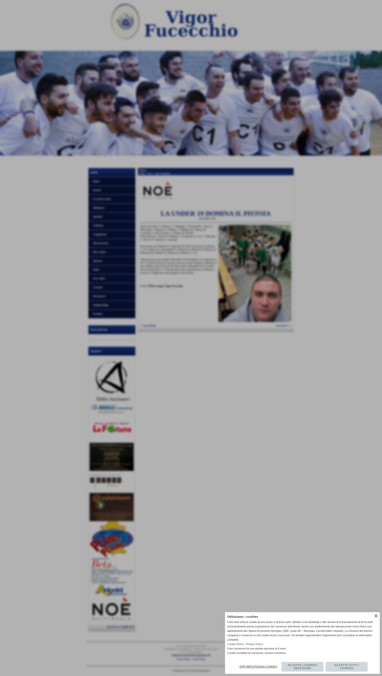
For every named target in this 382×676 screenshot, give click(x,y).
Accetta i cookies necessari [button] (302, 667)
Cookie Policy (235, 644)
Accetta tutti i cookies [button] (346, 667)
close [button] (376, 616)
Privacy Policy (254, 644)
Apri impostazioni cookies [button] (258, 666)
